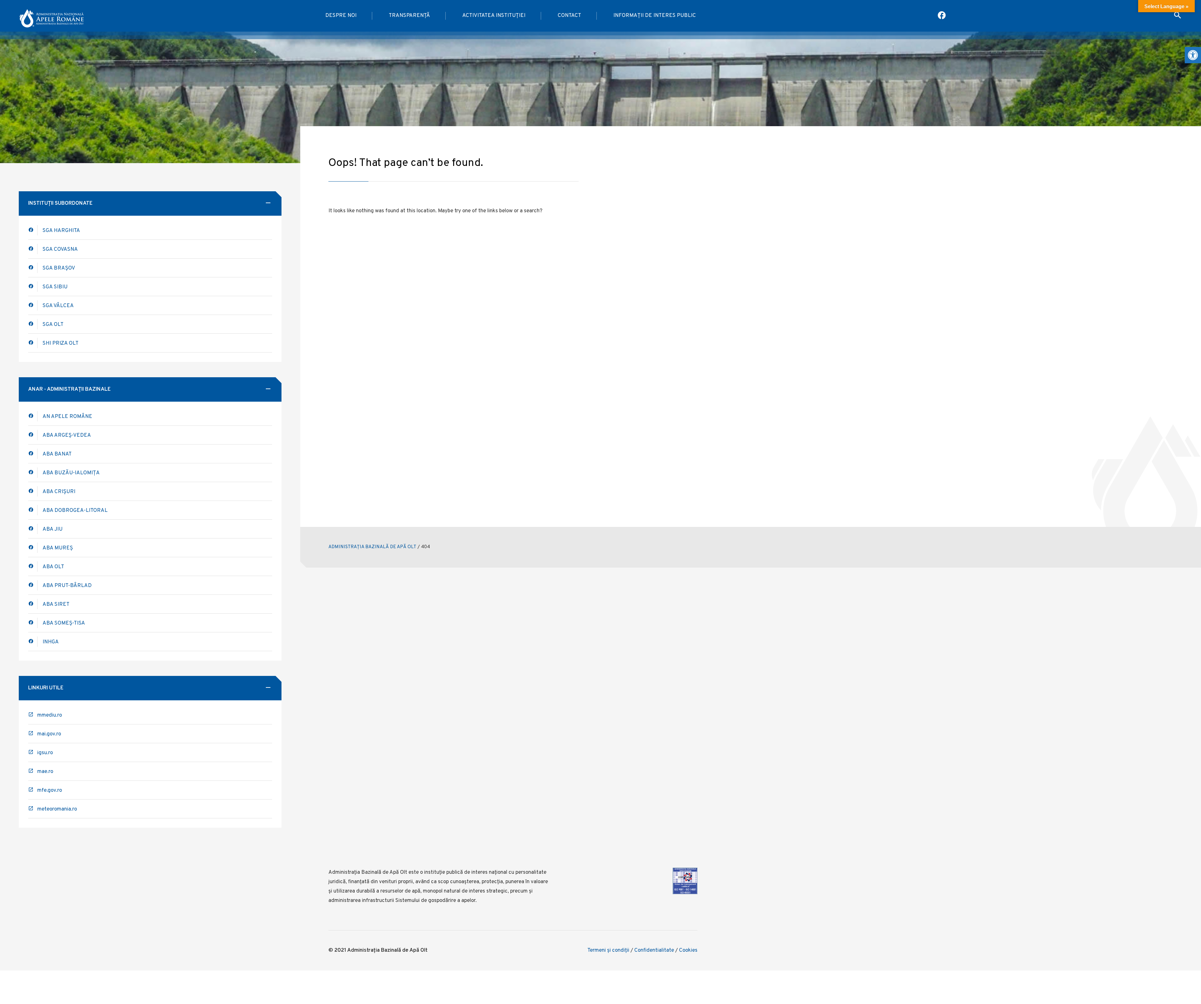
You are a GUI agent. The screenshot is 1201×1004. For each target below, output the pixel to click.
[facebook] (33, 454)
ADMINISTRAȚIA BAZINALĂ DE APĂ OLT (372, 547)
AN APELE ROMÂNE (67, 416)
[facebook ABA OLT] (33, 230)
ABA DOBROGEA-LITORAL (75, 510)
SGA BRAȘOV (59, 268)
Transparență (409, 15)
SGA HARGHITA (61, 230)
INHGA (51, 642)
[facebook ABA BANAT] (33, 472)
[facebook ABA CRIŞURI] (33, 510)
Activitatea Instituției (493, 15)
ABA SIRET (56, 604)
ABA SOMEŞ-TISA (64, 623)
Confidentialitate (654, 950)
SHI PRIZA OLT (61, 343)
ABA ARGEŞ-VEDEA (67, 435)
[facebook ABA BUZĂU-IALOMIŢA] (33, 491)
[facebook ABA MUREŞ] (33, 548)
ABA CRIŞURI (59, 491)
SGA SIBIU (55, 287)
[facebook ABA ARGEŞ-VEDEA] (33, 435)
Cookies (688, 950)
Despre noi (341, 15)
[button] (1193, 55)
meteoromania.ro (57, 809)
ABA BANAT (57, 454)
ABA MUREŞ (58, 548)
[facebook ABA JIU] (33, 529)
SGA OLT (53, 324)
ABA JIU (53, 529)
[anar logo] (51, 16)
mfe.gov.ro (49, 790)
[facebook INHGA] (33, 641)
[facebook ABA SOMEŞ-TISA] (33, 623)
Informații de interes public (654, 15)
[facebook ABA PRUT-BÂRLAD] (33, 585)
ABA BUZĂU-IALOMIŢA (71, 473)
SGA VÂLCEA (58, 305)
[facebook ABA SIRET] (33, 604)
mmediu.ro (49, 715)
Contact (569, 15)
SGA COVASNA (60, 249)
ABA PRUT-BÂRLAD (67, 585)
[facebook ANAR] (33, 416)
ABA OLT (53, 567)
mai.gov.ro (49, 734)
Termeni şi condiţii (608, 950)
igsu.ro (45, 752)
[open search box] (1177, 16)
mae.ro (45, 771)
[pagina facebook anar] (942, 16)
